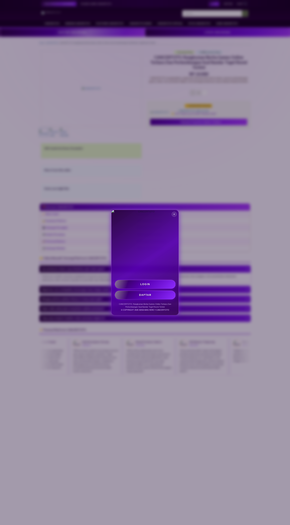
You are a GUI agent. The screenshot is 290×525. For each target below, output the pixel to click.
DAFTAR (145, 294)
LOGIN (145, 284)
